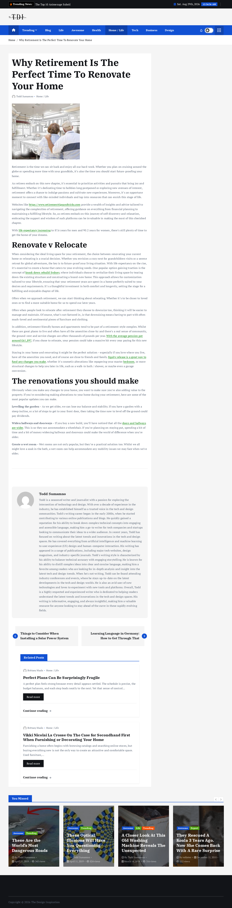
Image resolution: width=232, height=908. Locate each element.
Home (11, 40)
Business (151, 30)
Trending (28, 30)
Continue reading (36, 711)
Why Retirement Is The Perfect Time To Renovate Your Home (55, 40)
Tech (135, 30)
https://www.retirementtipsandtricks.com (54, 204)
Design (169, 30)
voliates (187, 857)
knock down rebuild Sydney (42, 272)
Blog (48, 30)
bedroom (128, 361)
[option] (33, 836)
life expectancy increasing (35, 230)
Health (96, 30)
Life (61, 30)
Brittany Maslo (35, 670)
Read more (33, 697)
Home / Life (116, 30)
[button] (216, 799)
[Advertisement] (180, 79)
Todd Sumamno (24, 96)
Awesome (78, 30)
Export (194, 828)
